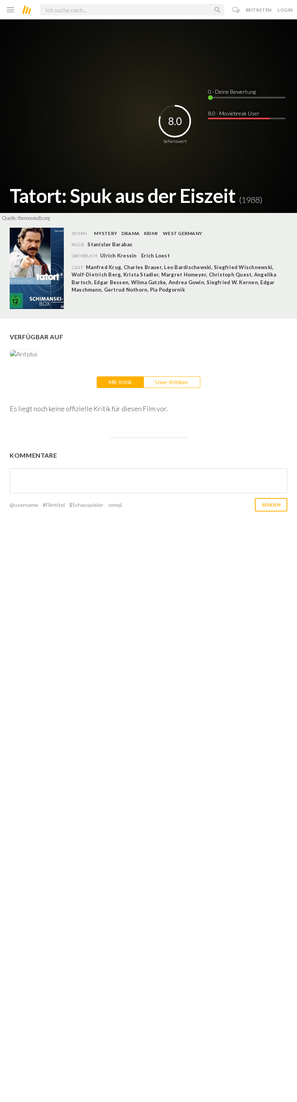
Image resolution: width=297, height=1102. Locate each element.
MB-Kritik (120, 382)
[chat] (236, 10)
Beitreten (259, 9)
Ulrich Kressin (118, 255)
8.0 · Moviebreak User (233, 113)
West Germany (182, 233)
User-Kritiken (171, 382)
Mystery (105, 233)
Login (285, 9)
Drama (130, 233)
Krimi (151, 233)
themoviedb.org (34, 218)
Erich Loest (155, 255)
